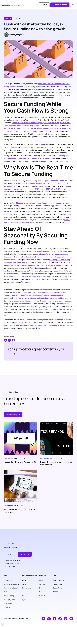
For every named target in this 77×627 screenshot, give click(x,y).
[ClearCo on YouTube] (71, 619)
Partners (42, 592)
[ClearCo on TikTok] (66, 619)
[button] (72, 4)
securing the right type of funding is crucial (47, 180)
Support (42, 596)
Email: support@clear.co (12, 560)
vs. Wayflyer (8, 603)
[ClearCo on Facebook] (55, 619)
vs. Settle (7, 607)
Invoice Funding (9, 596)
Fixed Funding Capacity (11, 588)
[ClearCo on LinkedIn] (43, 619)
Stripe (24, 596)
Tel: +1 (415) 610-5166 (11, 566)
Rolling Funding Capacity (12, 584)
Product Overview (10, 580)
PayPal (24, 600)
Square (24, 592)
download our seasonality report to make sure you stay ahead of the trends (38, 325)
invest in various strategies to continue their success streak (42, 292)
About (41, 580)
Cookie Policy (57, 588)
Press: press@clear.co (11, 563)
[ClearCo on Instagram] (60, 619)
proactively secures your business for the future (50, 309)
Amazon (24, 584)
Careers (42, 584)
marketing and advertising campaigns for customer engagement (37, 295)
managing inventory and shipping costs (55, 298)
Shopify (24, 580)
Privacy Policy (57, 584)
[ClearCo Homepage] (12, 543)
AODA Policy (57, 592)
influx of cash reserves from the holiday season (27, 276)
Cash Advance (8, 592)
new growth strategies (27, 298)
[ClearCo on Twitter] (49, 619)
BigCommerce (26, 588)
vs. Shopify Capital (10, 600)
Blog (40, 588)
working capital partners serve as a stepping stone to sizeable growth (41, 203)
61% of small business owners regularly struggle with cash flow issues (36, 265)
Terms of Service (58, 580)
